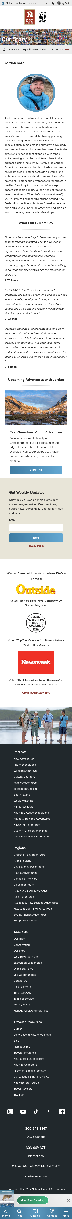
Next (36, 538)
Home (6, 1216)
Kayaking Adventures (27, 824)
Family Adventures (25, 782)
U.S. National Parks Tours (29, 866)
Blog (16, 1041)
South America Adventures (30, 914)
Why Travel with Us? (26, 957)
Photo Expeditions (25, 764)
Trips (19, 1216)
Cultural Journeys (24, 776)
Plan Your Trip (22, 1046)
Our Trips (19, 939)
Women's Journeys (25, 771)
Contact (52, 1216)
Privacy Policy (36, 546)
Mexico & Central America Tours (33, 908)
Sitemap (19, 1094)
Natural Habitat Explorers (29, 1059)
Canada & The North (26, 878)
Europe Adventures (25, 920)
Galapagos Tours (24, 884)
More (66, 1216)
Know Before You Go (26, 1082)
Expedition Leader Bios (34, 49)
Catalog (35, 1216)
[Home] (5, 49)
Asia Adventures (24, 896)
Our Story (14, 49)
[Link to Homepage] (36, 17)
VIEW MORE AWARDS (36, 693)
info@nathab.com (36, 1176)
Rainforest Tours (23, 806)
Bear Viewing (22, 794)
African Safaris (22, 860)
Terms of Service (24, 998)
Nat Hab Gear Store (25, 1064)
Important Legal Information (30, 1070)
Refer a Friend (22, 987)
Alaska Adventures (25, 873)
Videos (18, 1029)
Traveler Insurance (25, 1052)
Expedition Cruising (26, 789)
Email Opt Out (22, 992)
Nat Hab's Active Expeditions (31, 812)
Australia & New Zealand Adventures (36, 903)
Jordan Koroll (56, 49)
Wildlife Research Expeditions (32, 836)
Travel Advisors (23, 1089)
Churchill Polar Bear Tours (29, 855)
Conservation (22, 945)
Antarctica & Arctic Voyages (31, 890)
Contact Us (20, 980)
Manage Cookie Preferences (31, 1010)
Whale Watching (23, 801)
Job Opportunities (25, 975)
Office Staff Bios (23, 968)
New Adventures (24, 759)
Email (12, 520)
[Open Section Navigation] (67, 49)
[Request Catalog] (33, 1200)
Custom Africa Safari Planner (31, 830)
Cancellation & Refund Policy (31, 1076)
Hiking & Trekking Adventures (32, 819)
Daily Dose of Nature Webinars (32, 1034)
